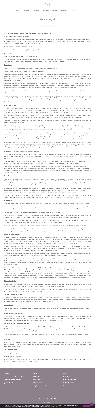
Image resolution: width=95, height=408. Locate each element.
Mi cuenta (36, 376)
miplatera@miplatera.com (14, 379)
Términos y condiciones (70, 386)
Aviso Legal (66, 376)
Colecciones (36, 10)
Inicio (18, 10)
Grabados (63, 10)
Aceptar (86, 406)
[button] (70, 10)
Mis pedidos (37, 379)
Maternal (55, 10)
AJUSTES (55, 406)
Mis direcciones (38, 382)
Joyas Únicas (26, 10)
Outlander (46, 10)
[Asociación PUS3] (55, 398)
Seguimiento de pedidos (40, 386)
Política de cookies (68, 382)
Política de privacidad (69, 379)
